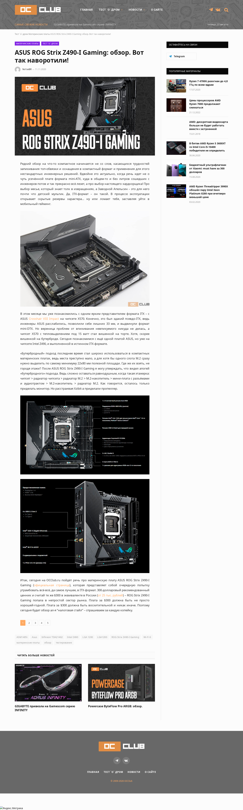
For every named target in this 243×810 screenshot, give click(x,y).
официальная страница (51, 585)
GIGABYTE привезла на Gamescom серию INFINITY (85, 24)
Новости (135, 9)
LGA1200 (102, 637)
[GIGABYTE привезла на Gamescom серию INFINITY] (48, 683)
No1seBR (26, 69)
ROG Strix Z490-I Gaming (125, 637)
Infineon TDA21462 (52, 637)
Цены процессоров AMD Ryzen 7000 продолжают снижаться (205, 104)
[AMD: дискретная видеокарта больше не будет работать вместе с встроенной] (176, 126)
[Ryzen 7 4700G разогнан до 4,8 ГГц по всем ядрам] (176, 86)
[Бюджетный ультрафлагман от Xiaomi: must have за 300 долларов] (176, 169)
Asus (34, 637)
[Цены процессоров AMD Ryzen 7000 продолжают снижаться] (176, 105)
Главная (86, 9)
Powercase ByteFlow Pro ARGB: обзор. (115, 706)
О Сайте (157, 9)
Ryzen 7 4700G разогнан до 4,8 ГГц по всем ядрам (208, 82)
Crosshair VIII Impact (44, 319)
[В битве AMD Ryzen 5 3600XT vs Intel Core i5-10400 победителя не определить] (176, 148)
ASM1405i (22, 637)
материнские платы (28, 642)
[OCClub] (38, 10)
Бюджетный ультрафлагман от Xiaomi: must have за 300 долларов (207, 168)
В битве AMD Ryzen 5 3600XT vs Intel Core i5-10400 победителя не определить (207, 147)
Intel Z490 (72, 637)
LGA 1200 (88, 637)
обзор (47, 642)
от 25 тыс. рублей (110, 595)
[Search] (226, 10)
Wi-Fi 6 (147, 637)
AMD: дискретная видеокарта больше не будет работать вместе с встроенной (208, 125)
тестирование (64, 642)
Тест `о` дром (109, 9)
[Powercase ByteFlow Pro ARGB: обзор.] (121, 683)
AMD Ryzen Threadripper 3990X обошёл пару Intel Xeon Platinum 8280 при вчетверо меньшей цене (208, 192)
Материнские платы (39, 34)
